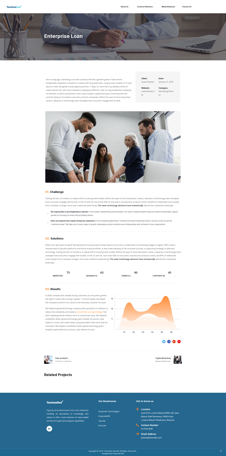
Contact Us (187, 7)
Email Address (148, 434)
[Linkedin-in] (49, 429)
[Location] (137, 409)
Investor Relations (145, 7)
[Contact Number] (137, 425)
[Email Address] (137, 434)
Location (145, 409)
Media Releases (168, 7)
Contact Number (149, 425)
